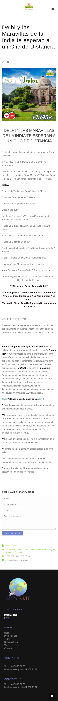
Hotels (7, 633)
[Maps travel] (29, 6)
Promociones (15, 54)
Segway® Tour (11, 642)
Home (5, 54)
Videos (7, 645)
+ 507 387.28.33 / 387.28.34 (17, 556)
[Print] (9, 62)
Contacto (8, 648)
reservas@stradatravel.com (17, 560)
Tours (7, 639)
